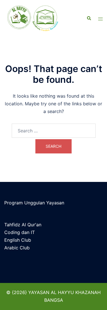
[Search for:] (54, 131)
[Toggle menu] (100, 18)
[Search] (88, 18)
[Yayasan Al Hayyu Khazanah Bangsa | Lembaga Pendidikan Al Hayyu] (36, 18)
